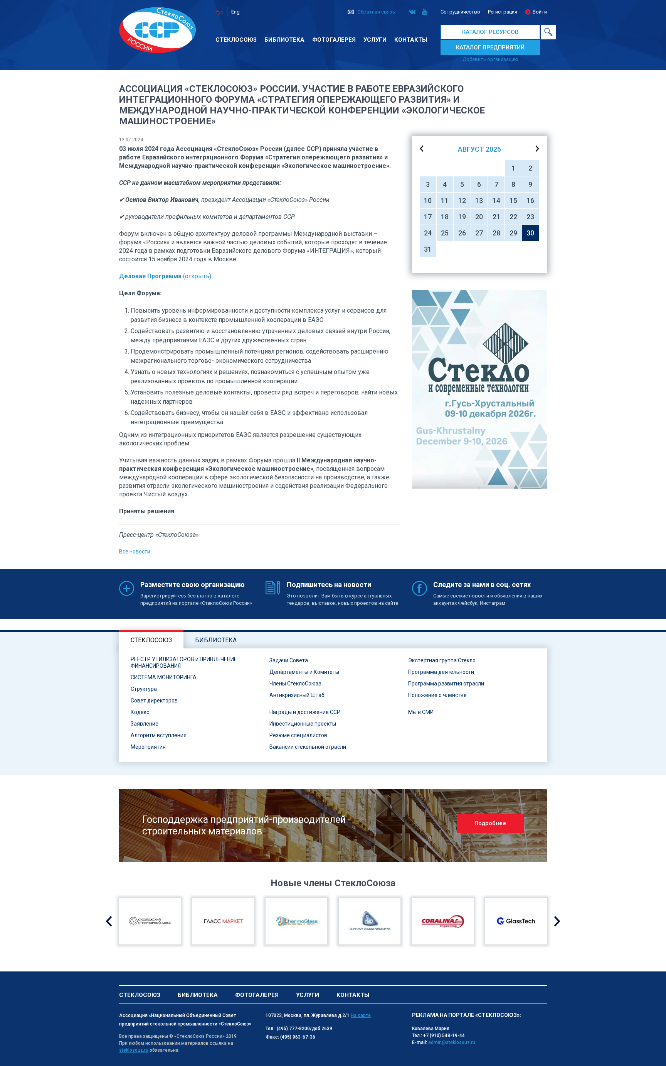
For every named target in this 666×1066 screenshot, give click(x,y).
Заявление (144, 724)
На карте (361, 1015)
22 (513, 217)
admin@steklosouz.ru (451, 1042)
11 (445, 200)
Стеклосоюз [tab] (151, 640)
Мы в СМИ (421, 712)
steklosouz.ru (133, 1050)
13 (479, 200)
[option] (479, 389)
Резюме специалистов (298, 735)
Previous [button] (109, 921)
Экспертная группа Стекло (442, 660)
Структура (144, 689)
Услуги (375, 39)
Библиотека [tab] (216, 640)
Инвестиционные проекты (302, 724)
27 (479, 233)
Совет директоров (154, 700)
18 (445, 217)
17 (428, 217)
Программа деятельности (441, 672)
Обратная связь (376, 12)
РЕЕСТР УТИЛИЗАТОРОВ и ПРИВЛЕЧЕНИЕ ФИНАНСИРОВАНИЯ (184, 662)
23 (530, 217)
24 (428, 233)
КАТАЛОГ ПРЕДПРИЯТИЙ (490, 47)
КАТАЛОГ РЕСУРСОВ (490, 32)
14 (496, 200)
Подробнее (490, 823)
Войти (540, 12)
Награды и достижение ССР (304, 712)
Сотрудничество (460, 12)
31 (428, 249)
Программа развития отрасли (446, 683)
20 (479, 217)
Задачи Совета (288, 660)
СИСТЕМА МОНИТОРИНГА (164, 677)
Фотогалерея (334, 39)
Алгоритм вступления (159, 735)
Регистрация (502, 12)
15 (513, 200)
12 (462, 200)
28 (496, 233)
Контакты (410, 39)
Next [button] (557, 921)
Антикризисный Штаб (297, 695)
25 (445, 233)
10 (428, 200)
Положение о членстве (437, 695)
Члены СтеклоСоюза (295, 683)
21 (496, 217)
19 (462, 217)
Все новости (134, 551)
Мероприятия (148, 747)
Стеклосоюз (236, 39)
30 (530, 233)
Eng (235, 12)
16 (530, 200)
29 (513, 233)
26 (462, 233)
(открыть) (165, 276)
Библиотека (284, 39)
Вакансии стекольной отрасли (307, 747)
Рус (219, 12)
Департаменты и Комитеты (304, 672)
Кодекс (140, 712)
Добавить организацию (490, 59)
